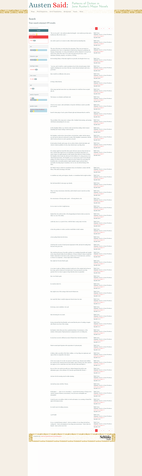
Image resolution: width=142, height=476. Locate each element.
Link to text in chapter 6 (99, 36)
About (81, 11)
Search (75, 11)
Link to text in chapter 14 (99, 356)
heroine (32, 59)
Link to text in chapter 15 (99, 394)
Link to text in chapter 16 (99, 425)
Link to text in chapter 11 (99, 255)
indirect (32, 100)
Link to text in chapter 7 (99, 51)
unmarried (32, 69)
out (31, 88)
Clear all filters (33, 34)
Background (67, 11)
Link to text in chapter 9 (99, 170)
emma (31, 40)
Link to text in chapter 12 (99, 263)
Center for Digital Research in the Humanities (51, 436)
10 (109, 28)
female (31, 50)
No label (32, 79)
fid (30, 98)
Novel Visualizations (56, 11)
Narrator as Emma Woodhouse (37, 109)
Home (33, 11)
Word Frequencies (42, 11)
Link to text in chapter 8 (99, 107)
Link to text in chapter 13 (99, 294)
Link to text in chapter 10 (99, 224)
